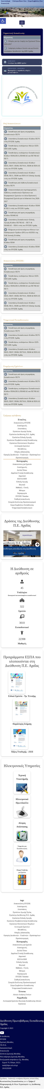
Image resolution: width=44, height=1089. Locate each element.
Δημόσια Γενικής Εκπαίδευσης (22, 473)
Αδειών (16, 995)
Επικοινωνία (4, 1051)
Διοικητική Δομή (6, 1048)
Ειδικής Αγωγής (22, 482)
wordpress (19, 1078)
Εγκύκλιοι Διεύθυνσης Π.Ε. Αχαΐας (22, 434)
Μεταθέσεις (22, 449)
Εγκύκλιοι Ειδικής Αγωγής (22, 437)
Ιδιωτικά (22, 485)
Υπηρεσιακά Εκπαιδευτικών (22, 508)
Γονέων (28, 995)
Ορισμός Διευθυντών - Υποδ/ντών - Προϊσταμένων (22, 455)
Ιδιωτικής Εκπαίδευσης (27, 1001)
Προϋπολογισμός (22, 458)
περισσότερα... (27, 535)
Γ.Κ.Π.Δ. (3, 1045)
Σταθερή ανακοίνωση (22, 499)
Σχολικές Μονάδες (6, 1042)
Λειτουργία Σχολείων (22, 446)
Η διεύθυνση (4, 1036)
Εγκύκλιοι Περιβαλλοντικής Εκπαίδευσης (22, 440)
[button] (3, 21)
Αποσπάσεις (22, 429)
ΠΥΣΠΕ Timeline (22, 496)
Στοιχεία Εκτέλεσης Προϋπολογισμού (22, 502)
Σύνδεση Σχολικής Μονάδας (10, 1054)
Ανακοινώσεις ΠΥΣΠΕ (22, 423)
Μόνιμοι (22, 490)
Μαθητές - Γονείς (22, 487)
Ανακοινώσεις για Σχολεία (22, 464)
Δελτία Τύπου (22, 470)
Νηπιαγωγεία (22, 493)
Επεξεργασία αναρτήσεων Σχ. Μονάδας (14, 1060)
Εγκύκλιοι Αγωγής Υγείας (22, 431)
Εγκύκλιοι (22, 1004)
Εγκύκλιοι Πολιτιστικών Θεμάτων (22, 443)
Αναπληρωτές (22, 426)
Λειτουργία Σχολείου (10, 1001)
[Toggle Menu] (22, 22)
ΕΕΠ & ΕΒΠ (22, 479)
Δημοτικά (22, 476)
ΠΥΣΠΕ (3, 1039)
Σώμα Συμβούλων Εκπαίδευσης (22, 505)
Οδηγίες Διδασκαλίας (22, 452)
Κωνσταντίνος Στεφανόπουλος (11, 1081)
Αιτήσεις (22, 995)
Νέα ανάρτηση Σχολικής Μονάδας (12, 1057)
